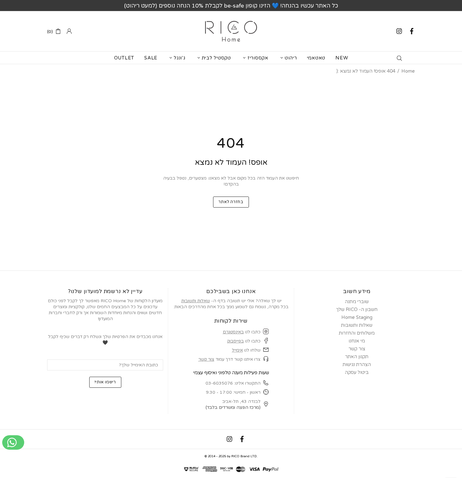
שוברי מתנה (357, 301)
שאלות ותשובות (195, 300)
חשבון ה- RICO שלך (356, 309)
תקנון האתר (356, 356)
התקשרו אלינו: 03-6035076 (233, 383)
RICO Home (231, 31)
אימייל (237, 350)
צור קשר (206, 359)
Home (408, 71)
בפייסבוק (235, 341)
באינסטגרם (233, 332)
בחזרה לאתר (231, 201)
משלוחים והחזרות (357, 333)
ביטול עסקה (357, 372)
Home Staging (356, 317)
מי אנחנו (357, 341)
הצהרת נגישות (357, 364)
